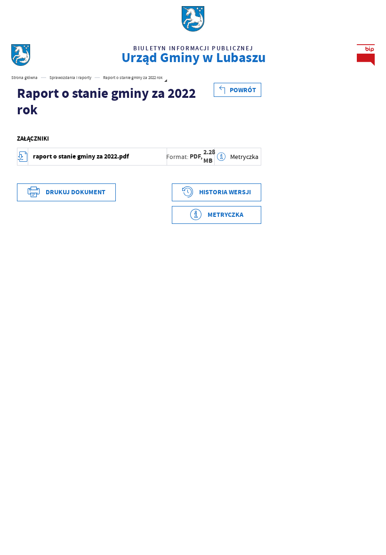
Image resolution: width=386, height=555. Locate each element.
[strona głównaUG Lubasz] (20, 55)
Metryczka (244, 156)
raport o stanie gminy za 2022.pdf (81, 156)
